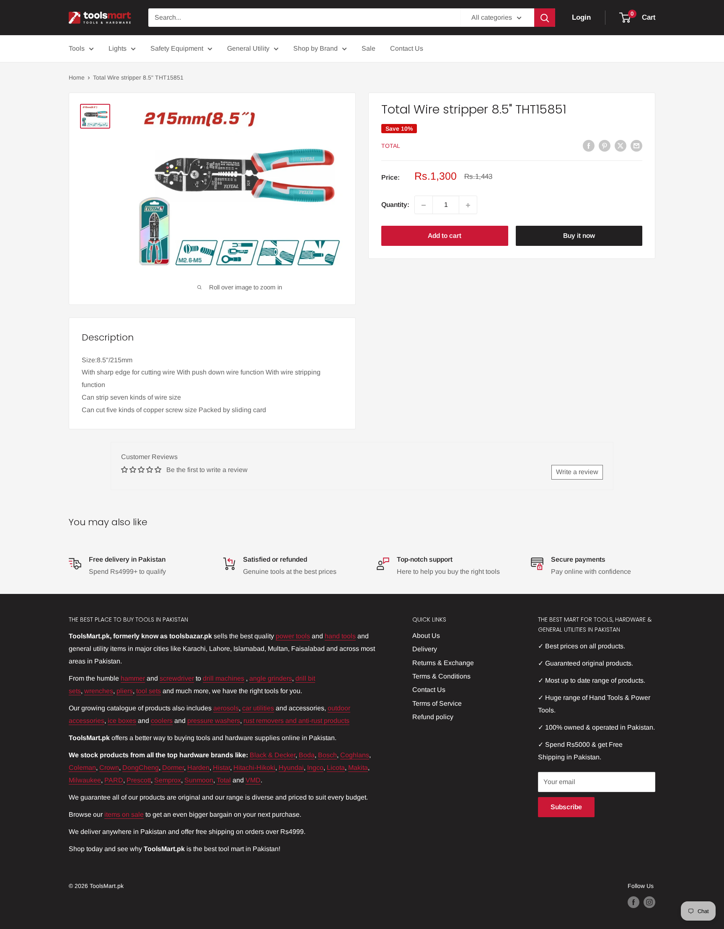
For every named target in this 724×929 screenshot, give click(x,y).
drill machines (223, 678)
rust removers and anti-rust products (296, 720)
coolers (162, 720)
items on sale (124, 814)
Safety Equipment (176, 48)
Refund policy (432, 716)
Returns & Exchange (443, 662)
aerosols (226, 708)
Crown (109, 767)
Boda (307, 755)
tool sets (148, 690)
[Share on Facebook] (589, 145)
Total (390, 146)
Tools (77, 48)
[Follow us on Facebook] (633, 902)
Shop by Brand (315, 48)
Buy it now (579, 236)
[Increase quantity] (468, 205)
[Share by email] (636, 145)
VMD (253, 780)
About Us (426, 635)
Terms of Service (437, 703)
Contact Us (406, 48)
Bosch (327, 755)
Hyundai (291, 767)
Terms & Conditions (441, 676)
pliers (124, 690)
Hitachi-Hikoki (254, 767)
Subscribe (566, 806)
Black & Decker (272, 755)
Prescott (139, 780)
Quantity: (395, 205)
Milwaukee (85, 780)
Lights (118, 48)
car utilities (258, 708)
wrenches (98, 690)
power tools (293, 636)
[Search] (544, 17)
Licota (336, 767)
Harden (198, 767)
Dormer (173, 767)
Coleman (82, 767)
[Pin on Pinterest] (604, 145)
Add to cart (444, 236)
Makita (358, 767)
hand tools (340, 636)
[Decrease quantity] (423, 205)
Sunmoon (198, 780)
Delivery (424, 649)
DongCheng (140, 767)
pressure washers (213, 720)
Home (77, 77)
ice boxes (122, 720)
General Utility (248, 48)
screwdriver (177, 678)
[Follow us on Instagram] (649, 902)
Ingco (315, 767)
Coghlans (354, 755)
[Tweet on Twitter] (620, 145)
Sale (368, 48)
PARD (113, 780)
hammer (133, 678)
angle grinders (270, 678)
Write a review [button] (577, 471)
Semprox (167, 780)
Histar (221, 767)
